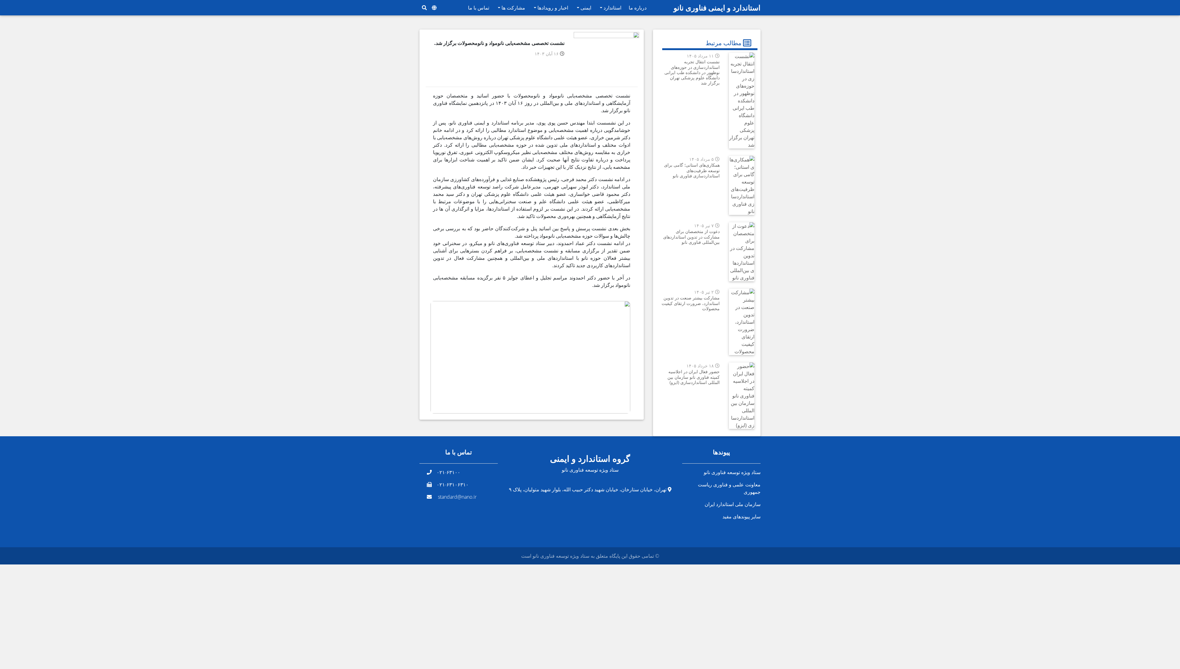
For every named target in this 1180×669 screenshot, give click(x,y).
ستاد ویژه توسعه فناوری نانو (732, 472)
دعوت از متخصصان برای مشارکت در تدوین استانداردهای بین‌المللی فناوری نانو (691, 236)
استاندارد (611, 7)
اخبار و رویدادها (552, 7)
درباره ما (638, 7)
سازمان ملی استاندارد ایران (733, 504)
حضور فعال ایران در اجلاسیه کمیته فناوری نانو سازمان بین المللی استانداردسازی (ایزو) (693, 377)
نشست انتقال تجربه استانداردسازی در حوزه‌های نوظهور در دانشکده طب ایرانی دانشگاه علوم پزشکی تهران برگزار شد (692, 72)
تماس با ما (478, 7)
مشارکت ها (512, 7)
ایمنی (585, 7)
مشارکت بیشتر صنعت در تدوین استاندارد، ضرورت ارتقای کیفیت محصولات (691, 303)
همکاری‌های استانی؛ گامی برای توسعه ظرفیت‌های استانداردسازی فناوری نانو (692, 170)
